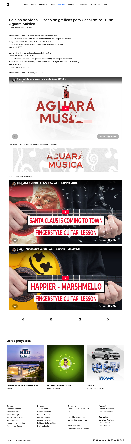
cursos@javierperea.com (78, 420)
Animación (15, 27)
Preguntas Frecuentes (16, 423)
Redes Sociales (99, 388)
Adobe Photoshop (14, 409)
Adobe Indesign (13, 415)
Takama (90, 385)
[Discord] (115, 440)
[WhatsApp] (108, 319)
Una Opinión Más (106, 412)
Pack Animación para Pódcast (59, 385)
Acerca (33, 4)
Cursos (42, 4)
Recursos (83, 4)
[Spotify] (100, 440)
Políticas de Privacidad (46, 423)
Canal (105, 4)
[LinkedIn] (80, 319)
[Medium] (103, 440)
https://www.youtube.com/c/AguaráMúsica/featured (45, 44)
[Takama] (105, 363)
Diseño (52, 4)
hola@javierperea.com (77, 417)
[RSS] (123, 440)
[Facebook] (23, 319)
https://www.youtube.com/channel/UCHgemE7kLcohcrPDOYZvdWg (51, 62)
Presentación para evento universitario (23, 385)
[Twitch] (112, 440)
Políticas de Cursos (14, 426)
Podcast (71, 4)
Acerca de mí (42, 409)
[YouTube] (109, 440)
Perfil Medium (104, 426)
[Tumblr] (118, 440)
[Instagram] (97, 440)
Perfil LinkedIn (43, 426)
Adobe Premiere (13, 420)
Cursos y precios (44, 412)
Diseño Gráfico (43, 415)
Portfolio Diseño (43, 417)
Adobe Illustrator (13, 412)
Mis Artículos (95, 4)
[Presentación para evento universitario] (25, 363)
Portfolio (61, 4)
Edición (21, 27)
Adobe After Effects (15, 417)
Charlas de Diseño (106, 409)
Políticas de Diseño (45, 420)
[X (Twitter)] (51, 319)
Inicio (26, 4)
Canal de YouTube (106, 420)
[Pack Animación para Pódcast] (65, 363)
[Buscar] (123, 4)
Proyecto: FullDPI (105, 423)
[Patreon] (106, 440)
